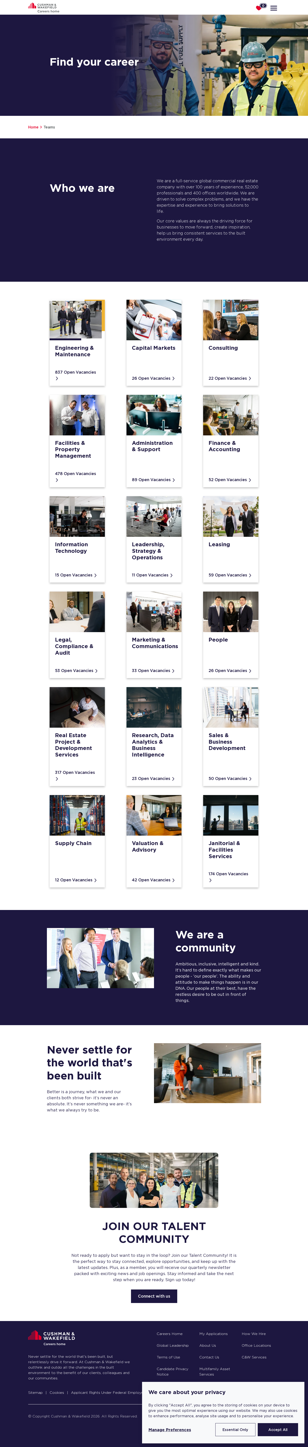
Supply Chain (73, 843)
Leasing (219, 544)
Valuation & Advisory (147, 846)
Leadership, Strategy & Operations (148, 551)
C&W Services (254, 1357)
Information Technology (71, 547)
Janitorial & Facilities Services (224, 850)
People (218, 639)
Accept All (277, 1429)
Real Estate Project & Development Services (73, 745)
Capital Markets (153, 347)
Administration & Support (152, 446)
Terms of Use (168, 1357)
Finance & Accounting (224, 446)
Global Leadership (173, 1345)
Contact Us (209, 1357)
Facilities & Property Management (73, 449)
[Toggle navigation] (274, 8)
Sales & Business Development (227, 742)
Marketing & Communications (155, 643)
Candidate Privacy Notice (172, 1371)
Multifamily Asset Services (214, 1371)
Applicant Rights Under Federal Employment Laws (116, 1392)
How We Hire (254, 1333)
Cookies (57, 1392)
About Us (207, 1345)
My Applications (213, 1333)
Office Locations (256, 1345)
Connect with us (154, 1296)
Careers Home (170, 1333)
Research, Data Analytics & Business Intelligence (153, 745)
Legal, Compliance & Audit (74, 646)
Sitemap (35, 1392)
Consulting (223, 347)
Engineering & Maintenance (74, 351)
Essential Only (235, 1429)
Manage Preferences (169, 1429)
